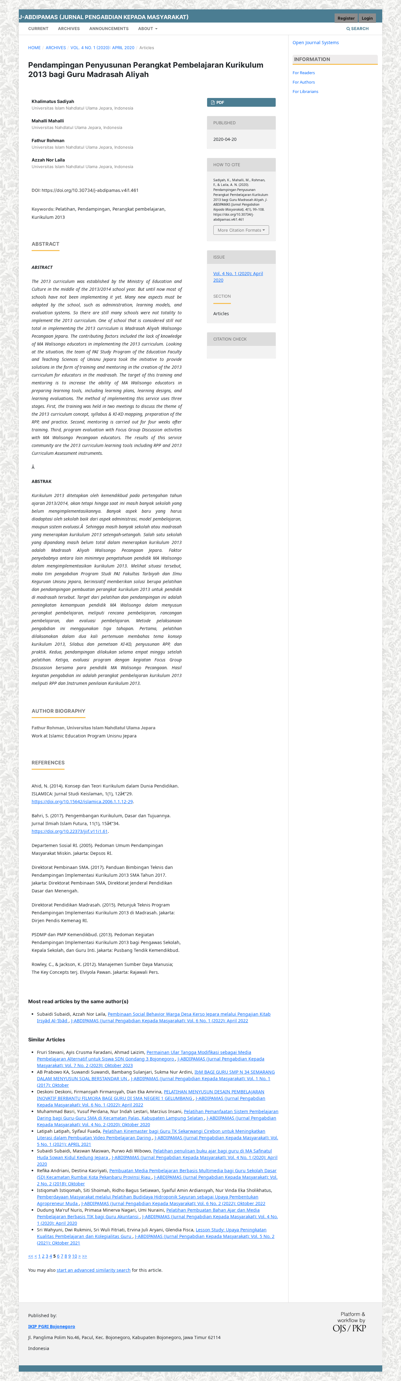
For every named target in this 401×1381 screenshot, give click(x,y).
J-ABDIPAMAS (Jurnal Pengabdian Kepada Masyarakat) (104, 17)
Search (359, 28)
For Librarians (305, 91)
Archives (69, 28)
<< (30, 1256)
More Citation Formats (239, 230)
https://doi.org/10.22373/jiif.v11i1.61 (70, 831)
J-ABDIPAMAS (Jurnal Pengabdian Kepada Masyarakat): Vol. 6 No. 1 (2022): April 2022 (159, 1021)
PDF (220, 102)
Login (367, 18)
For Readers (304, 72)
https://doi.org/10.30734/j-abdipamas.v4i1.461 (90, 190)
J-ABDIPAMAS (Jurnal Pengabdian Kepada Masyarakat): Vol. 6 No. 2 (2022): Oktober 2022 (173, 1203)
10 (74, 1256)
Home (34, 47)
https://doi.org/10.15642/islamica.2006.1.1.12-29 (82, 801)
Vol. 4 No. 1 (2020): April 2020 (102, 47)
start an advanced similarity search (94, 1270)
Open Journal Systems (316, 42)
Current (38, 28)
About (146, 28)
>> (84, 1256)
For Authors (304, 82)
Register (346, 18)
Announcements (109, 28)
